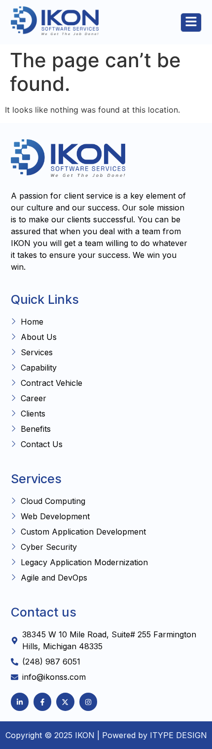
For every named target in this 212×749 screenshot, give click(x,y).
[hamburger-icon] (191, 22)
